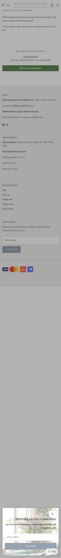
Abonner (30, 546)
